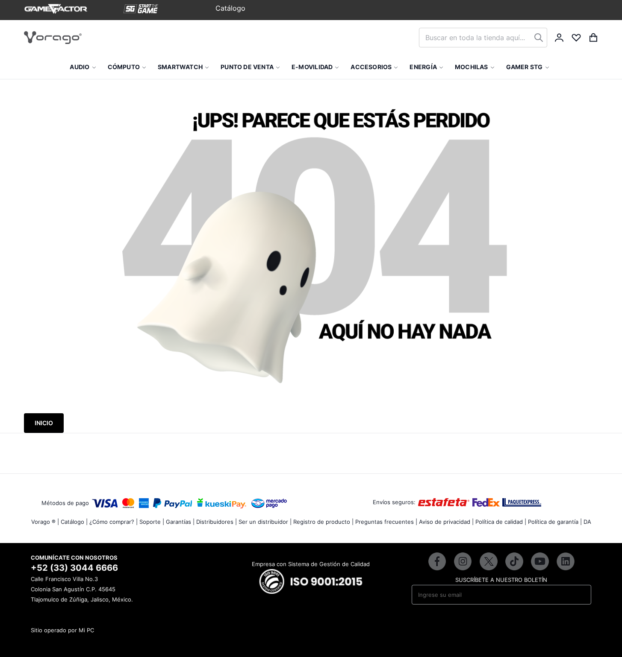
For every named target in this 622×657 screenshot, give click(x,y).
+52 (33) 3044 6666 (74, 568)
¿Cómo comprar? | (113, 521)
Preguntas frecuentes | (386, 521)
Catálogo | (74, 521)
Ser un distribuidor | (265, 521)
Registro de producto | (323, 521)
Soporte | (151, 521)
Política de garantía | (555, 521)
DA (587, 521)
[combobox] (483, 37)
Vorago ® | (45, 521)
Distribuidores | (216, 521)
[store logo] (53, 37)
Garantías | (180, 521)
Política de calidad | (500, 521)
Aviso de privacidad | (446, 521)
